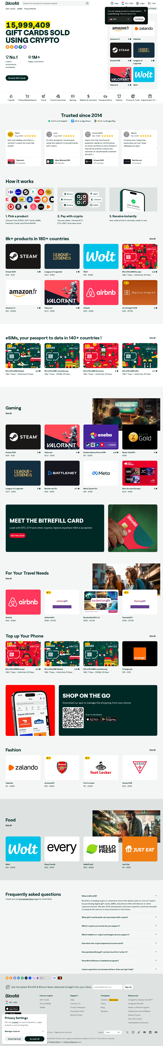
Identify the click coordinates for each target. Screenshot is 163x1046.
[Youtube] (144, 1032)
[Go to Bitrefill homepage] (12, 3)
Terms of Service (70, 1042)
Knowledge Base (26, 899)
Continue (139, 19)
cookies (15, 1022)
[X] (127, 1032)
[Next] (157, 97)
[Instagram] (133, 1032)
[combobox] (53, 3)
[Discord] (156, 1032)
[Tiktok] (138, 1032)
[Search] (87, 3)
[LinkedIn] (150, 1032)
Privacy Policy (55, 1042)
